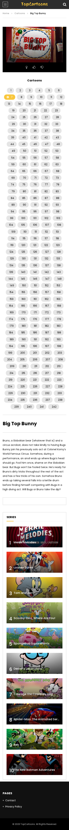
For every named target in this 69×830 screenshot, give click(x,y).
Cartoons (20, 13)
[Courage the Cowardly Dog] (34, 688)
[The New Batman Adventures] (34, 764)
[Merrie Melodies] (34, 537)
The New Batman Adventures (34, 770)
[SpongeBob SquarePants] (34, 638)
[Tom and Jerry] (34, 587)
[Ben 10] (34, 739)
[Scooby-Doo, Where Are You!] (34, 612)
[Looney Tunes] (34, 562)
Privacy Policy (13, 806)
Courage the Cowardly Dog (33, 694)
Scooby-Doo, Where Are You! (34, 618)
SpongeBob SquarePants (32, 643)
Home (6, 13)
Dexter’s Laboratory (28, 669)
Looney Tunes (23, 567)
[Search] (64, 4)
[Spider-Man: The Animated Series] (34, 713)
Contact (10, 800)
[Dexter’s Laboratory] (34, 663)
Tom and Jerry (24, 593)
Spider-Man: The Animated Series (38, 719)
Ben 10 (18, 745)
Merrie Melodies (25, 542)
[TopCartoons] (34, 4)
